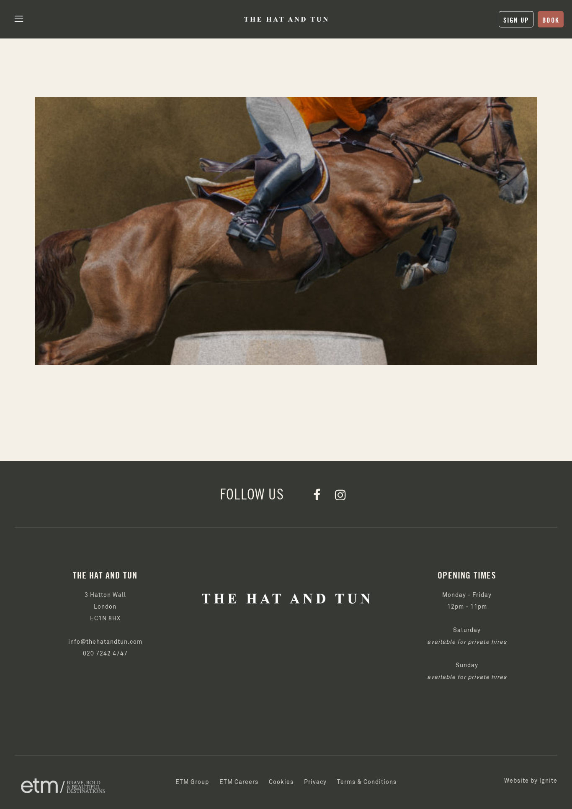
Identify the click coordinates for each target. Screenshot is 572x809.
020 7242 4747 (105, 654)
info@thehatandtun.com (105, 642)
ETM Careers (238, 782)
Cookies (281, 782)
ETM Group (192, 782)
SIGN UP (516, 19)
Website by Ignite (530, 781)
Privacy (315, 782)
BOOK (550, 19)
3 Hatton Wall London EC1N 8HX (105, 607)
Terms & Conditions (367, 782)
